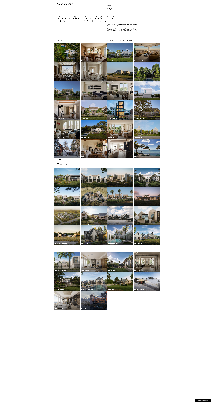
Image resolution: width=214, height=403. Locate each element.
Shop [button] (112, 3)
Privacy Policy (205, 400)
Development (109, 8)
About (155, 5)
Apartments (112, 40)
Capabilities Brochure (111, 34)
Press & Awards (153, 9)
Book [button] (145, 3)
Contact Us (119, 34)
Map (61, 40)
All (107, 40)
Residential (109, 5)
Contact (155, 8)
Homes (117, 40)
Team (155, 6)
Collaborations (114, 6)
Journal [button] (150, 3)
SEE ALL (59, 159)
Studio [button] (155, 3)
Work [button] (108, 3)
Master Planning (110, 9)
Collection (113, 5)
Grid (58, 40)
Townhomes (129, 40)
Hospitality (109, 6)
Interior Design (123, 40)
